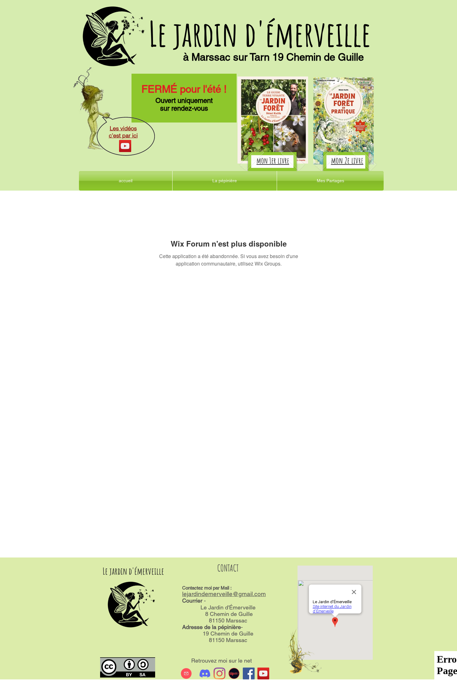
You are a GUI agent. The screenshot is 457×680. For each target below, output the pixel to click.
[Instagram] (219, 673)
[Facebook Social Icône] (249, 673)
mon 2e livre (347, 160)
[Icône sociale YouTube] (263, 673)
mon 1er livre (272, 160)
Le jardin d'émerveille (260, 33)
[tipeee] (234, 673)
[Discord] (205, 673)
